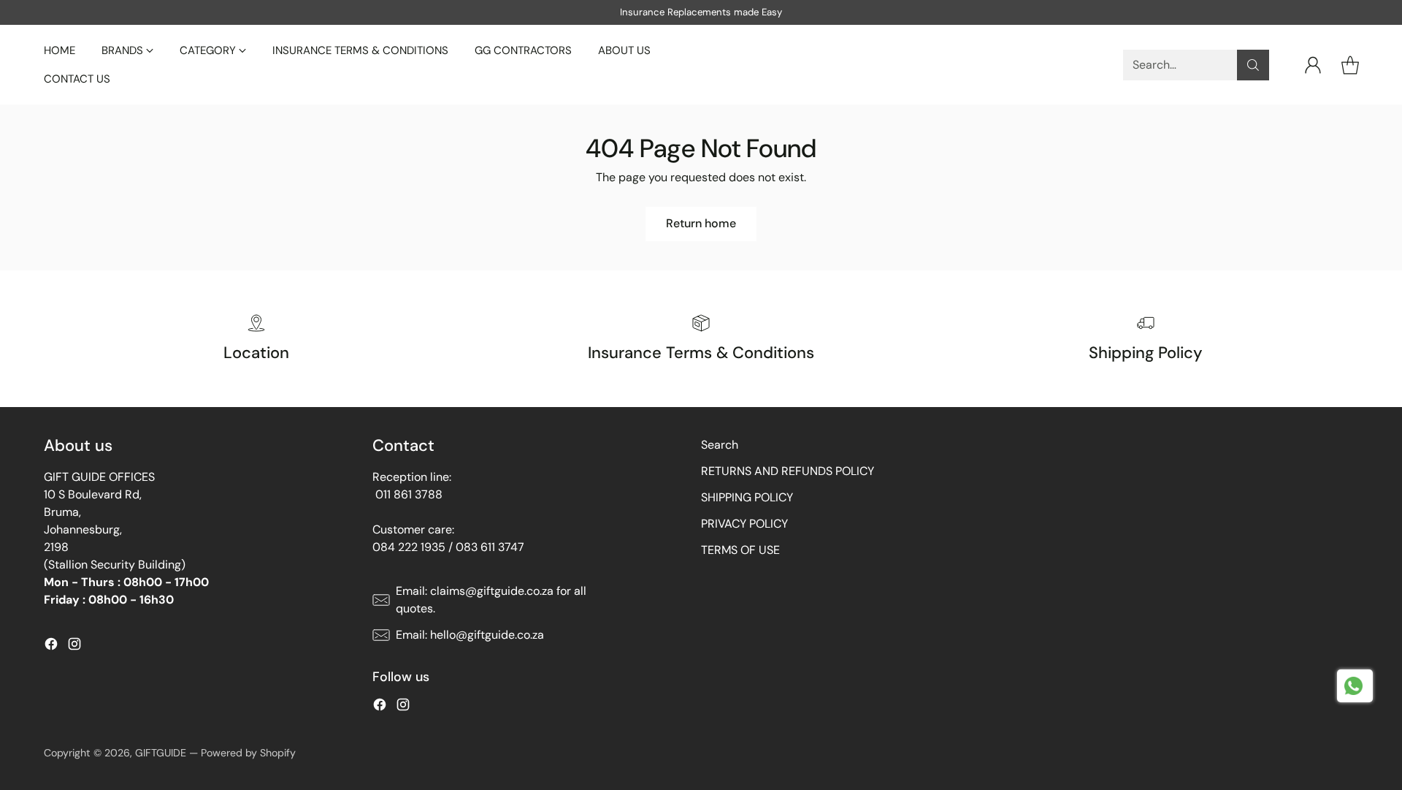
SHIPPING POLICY (747, 497)
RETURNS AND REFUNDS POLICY (787, 471)
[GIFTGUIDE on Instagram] (74, 646)
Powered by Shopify (248, 752)
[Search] (1253, 65)
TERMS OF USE (740, 550)
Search (719, 444)
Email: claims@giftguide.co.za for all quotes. (491, 599)
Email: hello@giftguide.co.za (470, 634)
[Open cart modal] (1350, 65)
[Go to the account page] (1313, 65)
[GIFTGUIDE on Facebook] (51, 646)
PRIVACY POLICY (744, 523)
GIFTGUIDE (160, 752)
